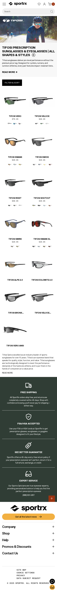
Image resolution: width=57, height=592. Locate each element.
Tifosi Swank (15, 157)
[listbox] (15, 124)
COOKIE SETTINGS (25, 573)
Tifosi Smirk (15, 239)
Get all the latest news (26, 517)
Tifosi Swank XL (42, 239)
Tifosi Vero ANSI (15, 346)
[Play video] (33, 55)
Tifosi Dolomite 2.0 (41, 280)
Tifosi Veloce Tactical (42, 313)
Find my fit (52, 587)
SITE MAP (21, 570)
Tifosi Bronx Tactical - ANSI (15, 313)
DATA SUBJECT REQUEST (28, 578)
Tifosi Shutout (42, 198)
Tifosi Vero (15, 116)
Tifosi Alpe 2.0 (15, 280)
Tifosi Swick (42, 157)
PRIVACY (21, 575)
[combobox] (28, 11)
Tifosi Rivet (15, 198)
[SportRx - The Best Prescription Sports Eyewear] (17, 4)
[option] (10, 124)
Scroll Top (52, 499)
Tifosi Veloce (42, 116)
